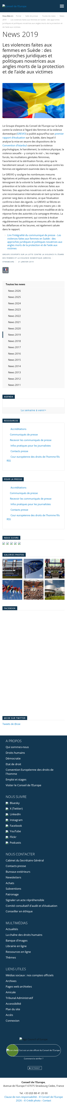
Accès (9, 1015)
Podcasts (15, 842)
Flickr (12, 837)
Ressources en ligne (18, 952)
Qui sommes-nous (17, 747)
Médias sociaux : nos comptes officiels (30, 975)
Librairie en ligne (16, 946)
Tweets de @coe (11, 724)
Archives (11, 981)
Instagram (16, 820)
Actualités (12, 929)
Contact (47, 1100)
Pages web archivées (19, 986)
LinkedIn (15, 814)
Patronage (12, 894)
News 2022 (14, 315)
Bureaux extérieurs (18, 871)
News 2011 (14, 384)
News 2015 (14, 359)
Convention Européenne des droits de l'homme (30, 772)
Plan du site (13, 1009)
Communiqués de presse (24, 434)
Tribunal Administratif (19, 998)
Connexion (12, 1020)
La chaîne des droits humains (24, 935)
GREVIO (21, 133)
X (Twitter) (16, 808)
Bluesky (14, 803)
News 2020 (14, 328)
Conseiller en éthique (19, 911)
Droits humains (15, 753)
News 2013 (14, 372)
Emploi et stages (16, 779)
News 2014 (14, 366)
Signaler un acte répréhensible (25, 900)
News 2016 (14, 353)
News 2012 (14, 378)
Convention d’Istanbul (14, 145)
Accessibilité (13, 1003)
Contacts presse (18, 451)
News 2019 (14, 334)
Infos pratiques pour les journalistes (30, 445)
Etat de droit (13, 764)
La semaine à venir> (33, 410)
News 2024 (14, 303)
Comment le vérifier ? (33, 1058)
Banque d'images (16, 940)
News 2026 (14, 290)
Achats (10, 883)
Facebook (15, 825)
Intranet (35, 1068)
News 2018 (14, 341)
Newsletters (13, 877)
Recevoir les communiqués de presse (30, 440)
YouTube (15, 831)
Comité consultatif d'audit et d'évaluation (31, 906)
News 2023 (14, 309)
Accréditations (17, 429)
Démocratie (13, 758)
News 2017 (14, 347)
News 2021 (14, 322)
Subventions (13, 888)
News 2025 (14, 297)
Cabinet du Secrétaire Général (25, 860)
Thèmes (11, 957)
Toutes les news (15, 284)
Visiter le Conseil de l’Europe (23, 785)
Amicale (11, 992)
